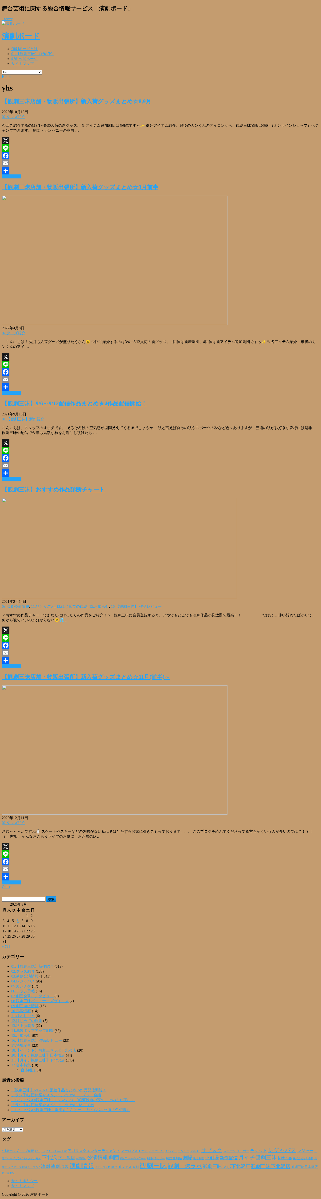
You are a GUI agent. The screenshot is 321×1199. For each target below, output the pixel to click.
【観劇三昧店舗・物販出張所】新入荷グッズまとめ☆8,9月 (76, 101)
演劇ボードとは (24, 49)
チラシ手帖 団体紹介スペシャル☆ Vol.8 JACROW (52, 1105)
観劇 (136, 1167)
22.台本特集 (21, 1065)
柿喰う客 (285, 1158)
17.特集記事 (21, 1045)
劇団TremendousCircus (133, 1158)
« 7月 (6, 947)
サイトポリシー (24, 1181)
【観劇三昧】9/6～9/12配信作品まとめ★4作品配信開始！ (74, 403)
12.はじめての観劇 (71, 606)
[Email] (160, 163)
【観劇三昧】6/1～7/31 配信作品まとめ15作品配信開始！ (58, 1090)
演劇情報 (82, 1166)
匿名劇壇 (198, 1158)
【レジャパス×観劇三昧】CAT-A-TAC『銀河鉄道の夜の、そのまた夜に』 (73, 1100)
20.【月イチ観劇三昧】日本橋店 (38, 1055)
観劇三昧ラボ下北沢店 (226, 1166)
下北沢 (49, 1157)
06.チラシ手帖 (23, 991)
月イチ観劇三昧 (258, 1157)
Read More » (11, 176)
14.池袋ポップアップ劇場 (32, 1031)
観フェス (125, 1167)
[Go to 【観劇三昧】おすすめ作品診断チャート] (119, 597)
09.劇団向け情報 (25, 1006)
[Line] (160, 148)
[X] (160, 140)
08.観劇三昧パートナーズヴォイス (40, 1001)
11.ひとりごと (43, 606)
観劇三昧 (153, 1165)
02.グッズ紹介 (13, 117)
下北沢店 (66, 1158)
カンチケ (183, 1151)
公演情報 (97, 1157)
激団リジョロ (102, 1167)
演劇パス (60, 1166)
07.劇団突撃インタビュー (32, 996)
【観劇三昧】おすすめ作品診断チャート (53, 489)
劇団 (114, 1157)
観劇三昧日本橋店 (304, 1167)
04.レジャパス (23, 981)
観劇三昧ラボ (185, 1166)
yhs (43, 1151)
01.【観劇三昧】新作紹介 (32, 54)
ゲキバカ (195, 1151)
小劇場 (212, 1157)
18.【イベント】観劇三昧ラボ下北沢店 (43, 1050)
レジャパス (282, 1150)
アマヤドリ (156, 1151)
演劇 (45, 1166)
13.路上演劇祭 (23, 1026)
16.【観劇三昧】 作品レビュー (136, 606)
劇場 (187, 1157)
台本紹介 (28, 1070)
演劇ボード (21, 36)
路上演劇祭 (8, 1172)
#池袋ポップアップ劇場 (18, 1151)
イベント (171, 1151)
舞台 (114, 1167)
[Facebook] (160, 155)
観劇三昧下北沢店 (270, 1166)
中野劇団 (81, 1158)
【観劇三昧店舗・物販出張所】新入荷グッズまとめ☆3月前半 (80, 187)
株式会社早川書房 (303, 1158)
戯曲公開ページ (24, 59)
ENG (37, 1151)
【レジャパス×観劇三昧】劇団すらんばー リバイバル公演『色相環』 (70, 1110)
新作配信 (229, 1157)
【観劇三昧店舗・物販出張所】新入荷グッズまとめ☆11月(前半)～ (86, 677)
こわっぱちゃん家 (56, 1151)
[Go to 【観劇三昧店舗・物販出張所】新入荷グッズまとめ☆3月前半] (114, 324)
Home (6, 77)
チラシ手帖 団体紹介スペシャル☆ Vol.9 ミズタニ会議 (56, 1095)
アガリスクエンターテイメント (94, 1151)
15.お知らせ (99, 606)
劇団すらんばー (156, 1158)
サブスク (211, 1150)
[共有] (160, 170)
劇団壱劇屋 (174, 1158)
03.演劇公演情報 (15, 606)
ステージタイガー (236, 1151)
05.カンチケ (21, 986)
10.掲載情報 (21, 1011)
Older (6, 887)
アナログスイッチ (134, 1151)
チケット (258, 1150)
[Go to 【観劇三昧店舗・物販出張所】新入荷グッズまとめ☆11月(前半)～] (114, 813)
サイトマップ (22, 64)
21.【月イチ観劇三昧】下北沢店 (38, 1060)
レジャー (305, 1150)
